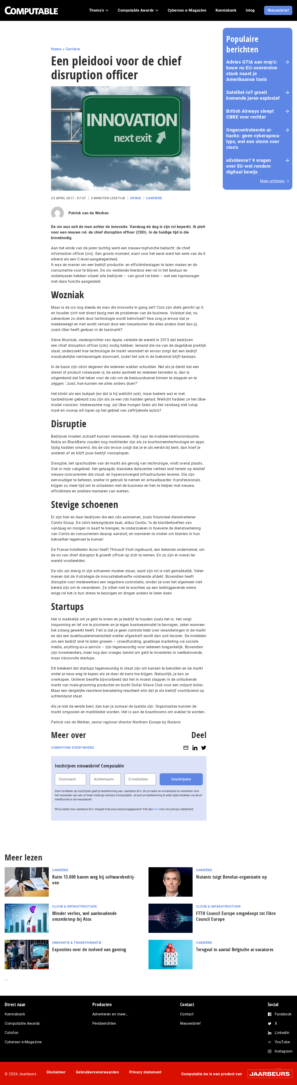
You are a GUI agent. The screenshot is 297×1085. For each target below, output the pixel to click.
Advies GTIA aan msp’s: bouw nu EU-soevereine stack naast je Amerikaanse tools (252, 70)
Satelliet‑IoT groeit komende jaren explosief (253, 95)
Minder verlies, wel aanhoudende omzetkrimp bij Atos (84, 916)
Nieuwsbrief (190, 1023)
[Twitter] (204, 748)
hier (156, 809)
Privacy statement (145, 1072)
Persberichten (104, 1023)
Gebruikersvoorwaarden (97, 1072)
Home (56, 49)
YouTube (282, 1042)
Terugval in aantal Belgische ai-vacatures (235, 949)
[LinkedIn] (195, 748)
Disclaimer (56, 1072)
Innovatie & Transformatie (77, 942)
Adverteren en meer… (110, 1014)
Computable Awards (22, 1023)
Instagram (284, 1051)
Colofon (12, 1032)
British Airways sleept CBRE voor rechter (250, 114)
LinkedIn (282, 1032)
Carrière (73, 49)
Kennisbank (15, 1014)
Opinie (135, 198)
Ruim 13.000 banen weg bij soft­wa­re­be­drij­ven (93, 880)
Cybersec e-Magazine (23, 1042)
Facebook (283, 1014)
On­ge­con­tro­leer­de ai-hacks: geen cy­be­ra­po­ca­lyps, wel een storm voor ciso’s (253, 138)
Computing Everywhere (72, 747)
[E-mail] (186, 748)
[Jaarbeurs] (267, 1074)
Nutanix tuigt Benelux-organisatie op (231, 877)
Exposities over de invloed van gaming (89, 949)
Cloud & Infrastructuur (74, 906)
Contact (187, 1014)
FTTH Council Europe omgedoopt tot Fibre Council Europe (236, 916)
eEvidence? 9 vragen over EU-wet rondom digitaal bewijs (248, 166)
